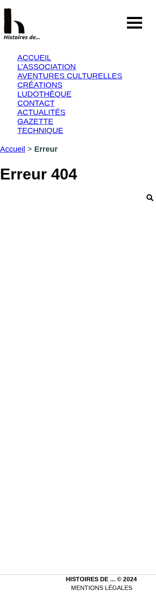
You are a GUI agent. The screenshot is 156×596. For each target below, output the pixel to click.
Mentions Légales (101, 587)
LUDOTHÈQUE (44, 94)
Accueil (12, 149)
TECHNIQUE (40, 130)
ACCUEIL (34, 57)
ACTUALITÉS (41, 112)
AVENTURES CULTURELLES (69, 76)
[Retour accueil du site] (21, 23)
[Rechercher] (150, 198)
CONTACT (36, 103)
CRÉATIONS (39, 85)
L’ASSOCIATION (46, 66)
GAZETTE (35, 121)
